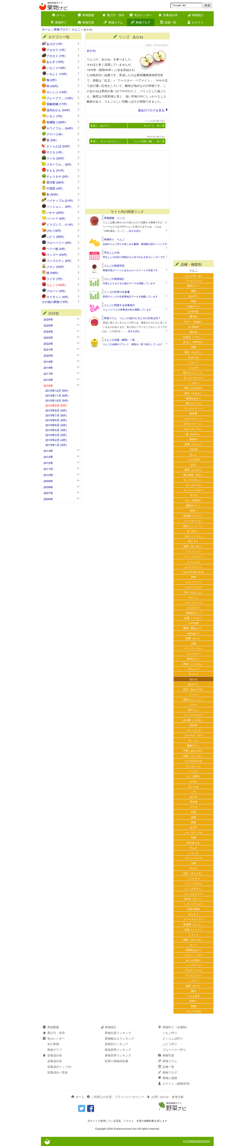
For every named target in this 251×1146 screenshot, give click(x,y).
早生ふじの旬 (111, 252)
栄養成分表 (170, 15)
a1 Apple (193, 326)
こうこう (193, 853)
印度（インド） (193, 929)
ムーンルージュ (193, 567)
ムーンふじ (193, 561)
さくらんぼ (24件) (58, 146)
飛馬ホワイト (193, 505)
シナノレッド (193, 551)
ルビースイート (193, 418)
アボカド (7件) (55, 56)
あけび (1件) (54, 44)
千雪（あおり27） (193, 750)
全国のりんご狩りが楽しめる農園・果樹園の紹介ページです (135, 244)
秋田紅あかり (193, 398)
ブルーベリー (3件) (58, 243)
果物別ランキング (116, 1044)
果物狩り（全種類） (175, 1027)
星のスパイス (193, 403)
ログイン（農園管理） (177, 1083)
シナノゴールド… (193, 556)
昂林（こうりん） (193, 664)
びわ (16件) (53, 231)
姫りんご (193, 710)
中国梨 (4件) (54, 188)
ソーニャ (193, 694)
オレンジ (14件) (56, 92)
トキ (193, 791)
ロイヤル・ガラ (193, 735)
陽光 (193, 991)
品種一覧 (170, 22)
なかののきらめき (193, 572)
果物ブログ (143, 22)
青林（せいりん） (193, 939)
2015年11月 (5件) (56, 395)
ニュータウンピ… (193, 521)
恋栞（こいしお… (193, 756)
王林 (193, 643)
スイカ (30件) (55, 158)
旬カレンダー (143, 15)
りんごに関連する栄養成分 (119, 305)
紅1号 (193, 827)
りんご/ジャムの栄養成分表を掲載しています (127, 309)
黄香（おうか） (193, 470)
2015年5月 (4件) (56, 425)
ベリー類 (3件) (55, 249)
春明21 (193, 439)
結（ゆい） (193, 531)
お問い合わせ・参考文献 (167, 1097)
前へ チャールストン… (107, 141)
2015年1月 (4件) (56, 445)
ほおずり (193, 296)
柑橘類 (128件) (56, 122)
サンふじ (193, 740)
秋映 (193, 1006)
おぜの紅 (193, 311)
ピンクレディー (193, 408)
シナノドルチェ (193, 883)
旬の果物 (53, 1044)
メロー (193, 704)
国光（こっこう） (193, 526)
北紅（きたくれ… (193, 873)
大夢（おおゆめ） (193, 388)
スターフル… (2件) (58, 164)
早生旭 (193, 801)
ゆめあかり (193, 633)
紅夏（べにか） (193, 618)
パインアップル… (193, 648)
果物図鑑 (88, 15)
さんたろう (193, 607)
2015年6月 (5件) (56, 420)
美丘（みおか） (193, 393)
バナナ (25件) (55, 213)
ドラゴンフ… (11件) (59, 225)
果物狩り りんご (114, 239)
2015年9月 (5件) (56, 405)
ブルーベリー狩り (174, 1049)
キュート (193, 674)
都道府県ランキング (118, 1049)
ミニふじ (193, 771)
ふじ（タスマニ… (193, 888)
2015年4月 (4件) (56, 430)
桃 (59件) (52, 273)
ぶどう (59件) (55, 237)
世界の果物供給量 (116, 1061)
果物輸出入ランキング (119, 1038)
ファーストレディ (193, 919)
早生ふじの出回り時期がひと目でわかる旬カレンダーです (134, 257)
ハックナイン (193, 965)
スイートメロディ (193, 490)
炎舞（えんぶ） (193, 444)
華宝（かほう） (193, 352)
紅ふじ (193, 454)
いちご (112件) (56, 68)
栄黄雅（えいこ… (193, 924)
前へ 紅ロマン (102, 125)
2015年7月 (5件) (56, 415)
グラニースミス (193, 858)
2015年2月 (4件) (56, 440)
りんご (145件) (56, 285)
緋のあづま (193, 842)
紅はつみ (193, 357)
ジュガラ (193, 367)
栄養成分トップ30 (59, 1067)
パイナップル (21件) (59, 201)
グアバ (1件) (54, 134)
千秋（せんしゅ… (193, 592)
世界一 (193, 510)
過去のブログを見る (151, 110)
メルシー (193, 362)
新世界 (193, 413)
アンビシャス (193, 280)
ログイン (198, 22)
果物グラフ (54, 1049)
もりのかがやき (193, 761)
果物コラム (115, 22)
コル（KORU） (193, 500)
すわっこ (193, 597)
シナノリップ (193, 582)
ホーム (60, 15)
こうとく (193, 980)
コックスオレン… (193, 480)
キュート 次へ (153, 125)
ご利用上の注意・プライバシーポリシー (117, 1097)
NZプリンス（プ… (193, 372)
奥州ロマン (193, 286)
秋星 (193, 822)
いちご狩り (169, 1033)
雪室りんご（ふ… (193, 699)
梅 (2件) (51, 80)
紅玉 (193, 464)
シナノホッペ (193, 653)
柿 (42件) (52, 86)
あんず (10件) (55, 62)
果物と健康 (169, 1078)
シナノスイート (193, 602)
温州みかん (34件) (58, 110)
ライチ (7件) (54, 279)
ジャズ (193, 807)
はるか (193, 781)
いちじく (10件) (56, 74)
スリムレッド (193, 766)
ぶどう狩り (169, 1044)
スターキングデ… (193, 429)
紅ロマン (193, 684)
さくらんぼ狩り (172, 1038)
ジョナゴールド (193, 587)
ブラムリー (193, 669)
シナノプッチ (193, 730)
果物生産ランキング (118, 1033)
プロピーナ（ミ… (193, 423)
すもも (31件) (55, 170)
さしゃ (193, 945)
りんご (75, 29)
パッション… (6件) (58, 207)
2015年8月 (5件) (56, 410)
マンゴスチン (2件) (58, 261)
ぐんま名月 (193, 459)
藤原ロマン (193, 745)
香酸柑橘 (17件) (56, 104)
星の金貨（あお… (193, 474)
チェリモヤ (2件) (57, 176)
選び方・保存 (115, 15)
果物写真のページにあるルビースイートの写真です (130, 270)
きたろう (193, 914)
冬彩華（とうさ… (193, 515)
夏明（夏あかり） (193, 628)
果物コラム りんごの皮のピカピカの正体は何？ (132, 318)
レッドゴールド (193, 715)
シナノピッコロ (193, 832)
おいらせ (193, 786)
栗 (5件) (51, 140)
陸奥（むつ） (193, 638)
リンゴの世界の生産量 (117, 292)
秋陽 (193, 837)
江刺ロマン (193, 306)
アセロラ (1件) (55, 50)
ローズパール (193, 485)
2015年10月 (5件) (56, 400)
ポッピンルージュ (193, 377)
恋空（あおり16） (193, 689)
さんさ (193, 848)
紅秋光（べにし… (193, 337)
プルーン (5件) (55, 291)
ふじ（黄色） (193, 776)
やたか (193, 868)
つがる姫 (193, 623)
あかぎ (193, 796)
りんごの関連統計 (114, 279)
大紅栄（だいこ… (193, 899)
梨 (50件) (52, 194)
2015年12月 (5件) (56, 390)
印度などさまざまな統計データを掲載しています (129, 283)
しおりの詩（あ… (193, 275)
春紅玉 (193, 332)
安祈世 (193, 725)
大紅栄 (193, 449)
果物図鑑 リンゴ (114, 218)
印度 (193, 812)
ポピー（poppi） (193, 321)
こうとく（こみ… (193, 955)
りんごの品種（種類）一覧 (119, 339)
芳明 (193, 577)
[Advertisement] (125, 179)
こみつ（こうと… (193, 536)
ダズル (193, 495)
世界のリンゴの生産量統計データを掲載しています (130, 296)
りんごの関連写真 (114, 265)
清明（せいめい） (193, 546)
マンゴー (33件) (56, 255)
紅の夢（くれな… (193, 720)
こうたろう (193, 878)
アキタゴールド (193, 970)
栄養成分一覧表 (57, 1072)
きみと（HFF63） (193, 342)
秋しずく (193, 541)
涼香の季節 (193, 909)
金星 (193, 347)
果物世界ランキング (118, 1055)
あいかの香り (193, 960)
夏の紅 (193, 316)
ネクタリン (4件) (57, 297)
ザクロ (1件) (54, 152)
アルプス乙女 (193, 1011)
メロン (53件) (55, 267)
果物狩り (61, 22)
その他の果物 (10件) (55, 302)
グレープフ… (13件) (59, 98)
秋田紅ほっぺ (193, 612)
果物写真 (88, 22)
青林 (193, 291)
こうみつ (193, 383)
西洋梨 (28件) (55, 182)
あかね (91, 50)
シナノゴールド (193, 904)
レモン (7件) (54, 116)
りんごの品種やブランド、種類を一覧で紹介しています (132, 344)
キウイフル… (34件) (59, 128)
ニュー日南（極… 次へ (148, 141)
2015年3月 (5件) (56, 435)
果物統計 (198, 15)
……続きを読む (132, 230)
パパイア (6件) (55, 219)
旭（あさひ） (193, 434)
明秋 (193, 301)
